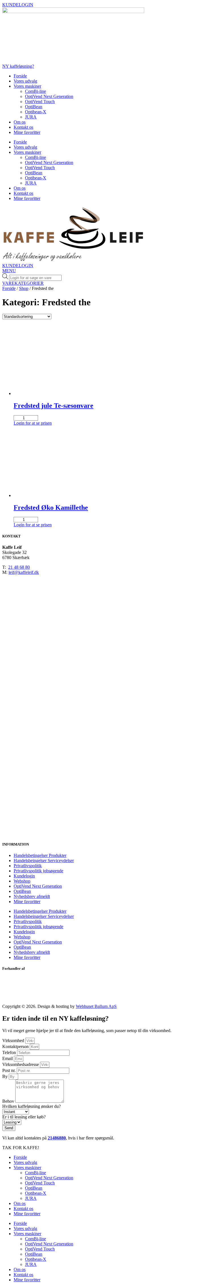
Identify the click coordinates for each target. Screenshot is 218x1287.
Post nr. (9, 1070)
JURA (31, 116)
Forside (20, 75)
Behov (8, 1101)
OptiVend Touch (40, 101)
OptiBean (33, 106)
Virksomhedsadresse (21, 1064)
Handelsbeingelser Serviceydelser (44, 860)
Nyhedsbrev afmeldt (32, 896)
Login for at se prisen (33, 423)
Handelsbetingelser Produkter (40, 855)
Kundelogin (24, 875)
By (5, 1076)
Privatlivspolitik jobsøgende (38, 870)
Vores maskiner (27, 86)
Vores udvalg (25, 81)
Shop (23, 288)
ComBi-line (35, 91)
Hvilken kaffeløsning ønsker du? (31, 1106)
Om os (20, 122)
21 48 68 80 (19, 567)
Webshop (22, 881)
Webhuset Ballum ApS (96, 1006)
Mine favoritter (27, 132)
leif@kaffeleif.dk (24, 572)
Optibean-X (35, 111)
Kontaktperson (16, 1046)
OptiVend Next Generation (49, 96)
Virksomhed (13, 1040)
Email (8, 1058)
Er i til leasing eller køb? (24, 1116)
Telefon (9, 1052)
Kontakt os (23, 127)
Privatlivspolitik (28, 865)
